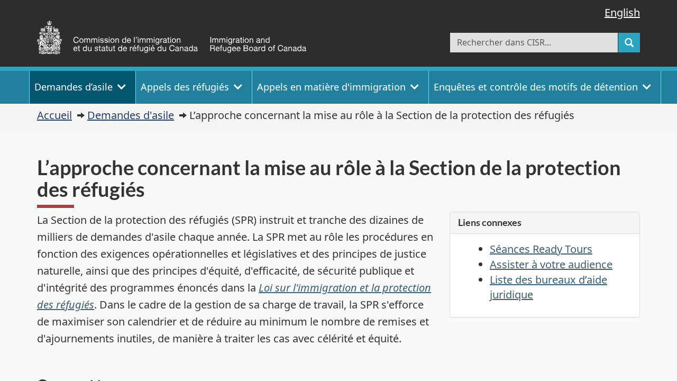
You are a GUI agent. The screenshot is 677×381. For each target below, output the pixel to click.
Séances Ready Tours (541, 249)
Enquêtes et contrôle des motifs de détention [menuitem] (536, 86)
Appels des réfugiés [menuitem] (185, 86)
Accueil (54, 115)
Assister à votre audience (551, 264)
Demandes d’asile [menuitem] (73, 86)
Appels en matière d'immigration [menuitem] (331, 86)
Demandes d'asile (130, 115)
